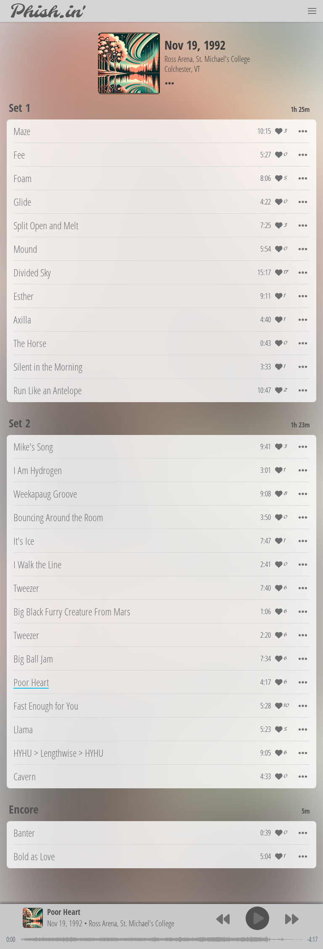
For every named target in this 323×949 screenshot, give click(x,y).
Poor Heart (63, 911)
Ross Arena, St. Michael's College (131, 923)
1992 (214, 45)
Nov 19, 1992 (64, 923)
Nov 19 (180, 45)
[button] (312, 11)
